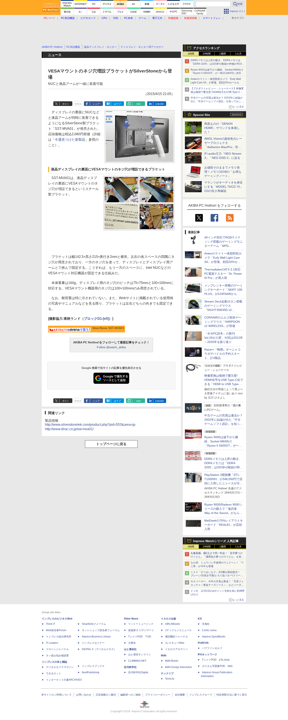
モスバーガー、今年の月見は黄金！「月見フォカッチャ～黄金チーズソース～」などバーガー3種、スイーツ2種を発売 (217, 585)
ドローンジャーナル (57, 649)
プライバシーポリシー (157, 694)
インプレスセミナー (93, 642)
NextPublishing (90, 672)
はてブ (117, 104)
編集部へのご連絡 (130, 694)
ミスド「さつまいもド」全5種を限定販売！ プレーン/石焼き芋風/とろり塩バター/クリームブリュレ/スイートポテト (217, 576)
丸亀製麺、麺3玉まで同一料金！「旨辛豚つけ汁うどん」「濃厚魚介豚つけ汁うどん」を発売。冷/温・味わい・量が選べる (217, 557)
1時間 (191, 53)
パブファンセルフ (212, 648)
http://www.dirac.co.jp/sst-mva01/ (69, 429)
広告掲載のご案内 (106, 694)
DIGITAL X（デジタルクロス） (99, 649)
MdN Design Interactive (178, 667)
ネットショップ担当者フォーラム (101, 630)
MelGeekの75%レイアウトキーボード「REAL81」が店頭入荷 (223, 525)
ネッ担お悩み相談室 (57, 655)
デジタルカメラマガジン (60, 667)
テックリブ (167, 673)
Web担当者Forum (56, 630)
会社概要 (180, 694)
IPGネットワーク (207, 654)
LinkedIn (159, 104)
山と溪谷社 (130, 649)
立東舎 (132, 642)
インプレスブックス (93, 666)
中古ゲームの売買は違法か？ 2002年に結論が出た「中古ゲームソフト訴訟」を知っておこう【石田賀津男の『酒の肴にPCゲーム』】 (217, 101)
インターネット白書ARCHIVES (64, 679)
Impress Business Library (96, 636)
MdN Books (171, 660)
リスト (77, 104)
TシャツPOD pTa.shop (216, 659)
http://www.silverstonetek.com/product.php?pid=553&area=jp (90, 424)
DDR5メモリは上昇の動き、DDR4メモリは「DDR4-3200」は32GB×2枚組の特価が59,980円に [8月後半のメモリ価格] (218, 64)
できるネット (53, 673)
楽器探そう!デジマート (141, 630)
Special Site (201, 114)
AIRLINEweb (172, 623)
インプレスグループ (200, 694)
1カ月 (238, 53)
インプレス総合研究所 (58, 636)
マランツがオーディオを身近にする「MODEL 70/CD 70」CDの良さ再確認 (223, 187)
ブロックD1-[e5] (96, 318)
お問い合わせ (83, 694)
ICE (200, 618)
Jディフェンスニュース (178, 630)
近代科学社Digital (138, 672)
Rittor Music (131, 618)
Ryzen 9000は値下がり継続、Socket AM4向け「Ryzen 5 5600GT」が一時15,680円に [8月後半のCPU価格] (217, 73)
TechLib (169, 678)
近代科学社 (130, 667)
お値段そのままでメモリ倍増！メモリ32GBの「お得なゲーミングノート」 (222, 172)
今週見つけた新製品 (70, 139)
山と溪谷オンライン (139, 654)
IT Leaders (52, 642)
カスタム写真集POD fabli (217, 666)
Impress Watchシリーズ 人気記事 (216, 541)
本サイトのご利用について (56, 694)
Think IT (50, 623)
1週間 (222, 53)
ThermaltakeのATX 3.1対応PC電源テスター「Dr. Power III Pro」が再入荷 (223, 274)
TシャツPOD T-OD (139, 636)
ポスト (65, 104)
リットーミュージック (140, 623)
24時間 (207, 53)
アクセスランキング (206, 48)
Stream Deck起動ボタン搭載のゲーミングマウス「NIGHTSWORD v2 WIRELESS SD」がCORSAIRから (223, 310)
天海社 (206, 623)
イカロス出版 (168, 618)
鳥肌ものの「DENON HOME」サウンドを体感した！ (222, 128)
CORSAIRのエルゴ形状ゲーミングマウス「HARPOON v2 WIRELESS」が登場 (222, 322)
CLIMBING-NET (137, 660)
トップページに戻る (111, 444)
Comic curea (209, 630)
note (138, 104)
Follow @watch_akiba (111, 347)
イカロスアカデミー (176, 649)
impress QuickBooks (213, 636)
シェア (96, 104)
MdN (163, 655)
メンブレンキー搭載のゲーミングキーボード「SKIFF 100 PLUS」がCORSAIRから (223, 290)
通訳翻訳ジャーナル (176, 636)
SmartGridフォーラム (94, 623)
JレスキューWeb (174, 642)
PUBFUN (203, 642)
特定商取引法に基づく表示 (232, 694)
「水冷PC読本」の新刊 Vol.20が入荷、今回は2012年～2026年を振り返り (223, 338)
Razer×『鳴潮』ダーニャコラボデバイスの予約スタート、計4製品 (222, 354)
